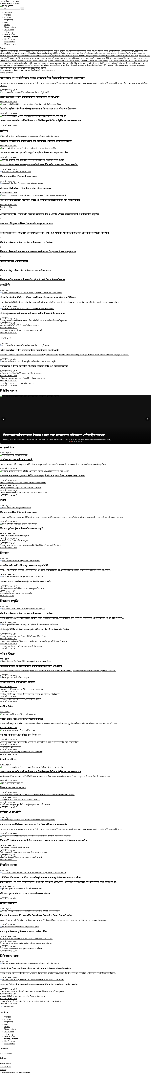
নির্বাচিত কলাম (9, 39)
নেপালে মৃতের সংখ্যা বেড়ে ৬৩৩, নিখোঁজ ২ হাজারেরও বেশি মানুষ (23, 484)
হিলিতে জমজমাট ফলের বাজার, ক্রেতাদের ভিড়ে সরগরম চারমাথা (23, 853)
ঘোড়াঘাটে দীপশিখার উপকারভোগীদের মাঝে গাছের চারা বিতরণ (23, 690)
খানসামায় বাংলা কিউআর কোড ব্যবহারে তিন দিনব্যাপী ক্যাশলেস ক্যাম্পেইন (26, 51)
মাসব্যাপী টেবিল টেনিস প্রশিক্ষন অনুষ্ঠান (14, 541)
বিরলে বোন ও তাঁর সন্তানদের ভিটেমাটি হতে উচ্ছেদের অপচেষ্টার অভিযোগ (26, 944)
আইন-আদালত (9, 42)
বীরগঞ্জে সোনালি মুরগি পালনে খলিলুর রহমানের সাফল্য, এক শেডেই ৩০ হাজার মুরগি (30, 695)
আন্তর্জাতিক (8, 20)
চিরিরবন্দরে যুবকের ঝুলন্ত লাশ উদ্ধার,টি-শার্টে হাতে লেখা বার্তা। (22, 379)
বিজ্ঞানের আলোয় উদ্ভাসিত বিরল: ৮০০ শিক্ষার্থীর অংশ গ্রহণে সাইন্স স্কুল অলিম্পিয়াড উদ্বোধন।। (33, 642)
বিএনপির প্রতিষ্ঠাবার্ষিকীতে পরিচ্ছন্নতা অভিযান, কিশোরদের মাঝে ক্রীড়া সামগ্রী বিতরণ (78, 61)
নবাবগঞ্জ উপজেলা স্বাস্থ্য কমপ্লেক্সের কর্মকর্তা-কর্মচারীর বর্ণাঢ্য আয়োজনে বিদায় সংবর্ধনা (77, 56)
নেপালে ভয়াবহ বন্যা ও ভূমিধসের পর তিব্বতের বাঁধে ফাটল (20, 489)
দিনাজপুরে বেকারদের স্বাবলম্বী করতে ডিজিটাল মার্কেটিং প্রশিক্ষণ (23, 637)
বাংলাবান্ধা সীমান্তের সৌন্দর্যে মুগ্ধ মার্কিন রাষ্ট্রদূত (17, 384)
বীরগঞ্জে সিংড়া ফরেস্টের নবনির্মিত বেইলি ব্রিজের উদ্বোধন (20, 700)
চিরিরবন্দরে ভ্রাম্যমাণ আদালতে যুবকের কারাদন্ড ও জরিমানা (21, 949)
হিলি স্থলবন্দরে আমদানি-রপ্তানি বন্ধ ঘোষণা (15, 849)
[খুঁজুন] (22, 8)
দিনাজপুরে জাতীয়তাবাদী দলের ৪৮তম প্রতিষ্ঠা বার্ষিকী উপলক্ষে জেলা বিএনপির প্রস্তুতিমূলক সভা (34, 321)
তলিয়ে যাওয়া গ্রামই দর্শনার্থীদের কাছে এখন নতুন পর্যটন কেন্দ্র (22, 589)
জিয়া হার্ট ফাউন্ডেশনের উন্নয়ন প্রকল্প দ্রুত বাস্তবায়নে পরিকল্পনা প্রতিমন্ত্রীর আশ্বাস (108, 53)
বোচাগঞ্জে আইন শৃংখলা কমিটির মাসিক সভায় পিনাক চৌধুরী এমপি (77, 51)
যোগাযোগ (16, 3)
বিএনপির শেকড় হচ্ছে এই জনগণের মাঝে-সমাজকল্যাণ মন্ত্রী (21, 331)
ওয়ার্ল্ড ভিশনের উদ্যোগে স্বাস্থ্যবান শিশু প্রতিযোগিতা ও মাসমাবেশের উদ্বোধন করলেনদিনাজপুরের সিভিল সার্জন (39, 743)
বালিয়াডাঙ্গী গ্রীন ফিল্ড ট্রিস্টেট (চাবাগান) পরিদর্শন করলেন (106, 65)
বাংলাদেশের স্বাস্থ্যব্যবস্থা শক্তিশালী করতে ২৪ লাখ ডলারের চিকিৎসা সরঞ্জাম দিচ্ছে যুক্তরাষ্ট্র (62, 58)
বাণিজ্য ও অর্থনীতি (11, 37)
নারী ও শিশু (8, 32)
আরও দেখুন (5, 290)
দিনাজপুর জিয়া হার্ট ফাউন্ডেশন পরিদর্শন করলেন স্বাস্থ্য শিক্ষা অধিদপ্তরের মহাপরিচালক (30, 1002)
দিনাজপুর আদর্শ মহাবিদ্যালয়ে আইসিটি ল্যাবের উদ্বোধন (20, 801)
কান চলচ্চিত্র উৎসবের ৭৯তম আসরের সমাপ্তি (16, 594)
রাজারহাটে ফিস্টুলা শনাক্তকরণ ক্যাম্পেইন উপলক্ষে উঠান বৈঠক (22, 997)
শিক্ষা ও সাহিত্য (9, 34)
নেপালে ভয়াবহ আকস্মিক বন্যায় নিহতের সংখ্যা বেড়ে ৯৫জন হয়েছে (24, 493)
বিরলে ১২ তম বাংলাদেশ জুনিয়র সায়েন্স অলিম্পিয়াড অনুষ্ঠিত (22, 647)
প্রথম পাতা (8, 13)
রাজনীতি (7, 15)
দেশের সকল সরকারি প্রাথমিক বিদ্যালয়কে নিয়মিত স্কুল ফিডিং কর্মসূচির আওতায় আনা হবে (47, 53)
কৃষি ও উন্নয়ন (9, 30)
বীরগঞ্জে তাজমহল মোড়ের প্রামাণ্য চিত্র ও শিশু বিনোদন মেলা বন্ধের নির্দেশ (26, 940)
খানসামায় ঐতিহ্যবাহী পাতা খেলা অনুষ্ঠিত (14, 537)
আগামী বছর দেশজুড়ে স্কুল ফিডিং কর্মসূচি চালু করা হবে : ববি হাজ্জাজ (25, 805)
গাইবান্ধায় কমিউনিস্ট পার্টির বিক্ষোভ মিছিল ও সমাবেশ (19, 326)
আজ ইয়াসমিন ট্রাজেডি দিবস (10, 748)
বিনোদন (7, 25)
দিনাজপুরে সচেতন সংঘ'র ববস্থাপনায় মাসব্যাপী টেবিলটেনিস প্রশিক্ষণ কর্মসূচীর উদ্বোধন (31, 546)
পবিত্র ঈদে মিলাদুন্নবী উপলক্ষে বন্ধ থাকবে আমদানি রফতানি (21, 858)
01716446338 (7, 1054)
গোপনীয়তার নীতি (5, 1067)
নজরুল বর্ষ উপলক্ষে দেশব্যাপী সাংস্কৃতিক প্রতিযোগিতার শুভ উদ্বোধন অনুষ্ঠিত (110, 63)
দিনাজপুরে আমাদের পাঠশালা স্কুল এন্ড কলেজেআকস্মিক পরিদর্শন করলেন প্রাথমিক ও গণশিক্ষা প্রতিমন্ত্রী (37, 796)
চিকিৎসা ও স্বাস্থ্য (10, 44)
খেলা (6, 22)
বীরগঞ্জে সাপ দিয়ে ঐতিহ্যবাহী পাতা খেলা (123, 56)
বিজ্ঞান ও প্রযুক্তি (10, 27)
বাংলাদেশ (7, 17)
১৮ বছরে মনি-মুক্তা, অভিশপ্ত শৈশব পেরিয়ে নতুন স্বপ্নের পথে (21, 753)
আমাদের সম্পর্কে (6, 3)
